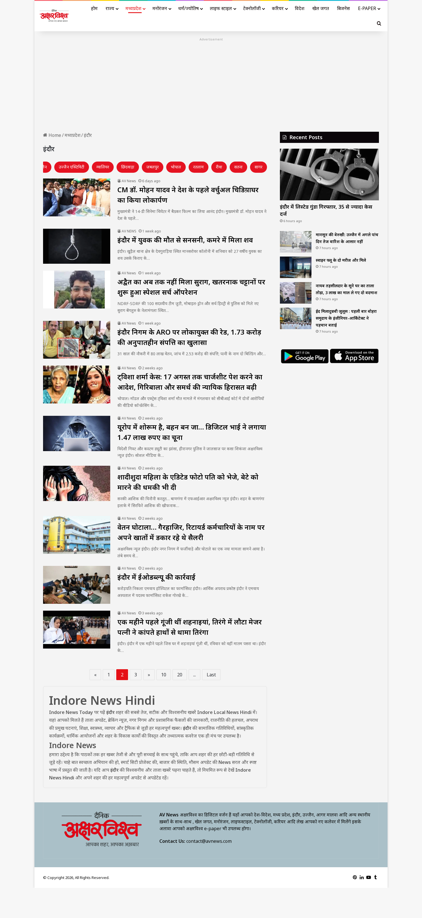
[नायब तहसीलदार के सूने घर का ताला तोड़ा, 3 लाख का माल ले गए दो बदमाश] (295, 293)
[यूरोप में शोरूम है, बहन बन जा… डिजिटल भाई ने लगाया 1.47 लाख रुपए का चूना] (76, 433)
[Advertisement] (211, 83)
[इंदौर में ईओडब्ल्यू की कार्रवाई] (76, 585)
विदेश (299, 8)
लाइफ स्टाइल (221, 8)
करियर (278, 8)
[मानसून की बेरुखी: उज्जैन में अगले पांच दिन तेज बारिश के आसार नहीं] (295, 242)
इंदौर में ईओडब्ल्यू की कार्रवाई (156, 577)
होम (94, 8)
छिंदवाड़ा (127, 167)
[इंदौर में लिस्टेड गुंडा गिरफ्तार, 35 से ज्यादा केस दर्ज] (329, 174)
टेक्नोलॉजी (252, 8)
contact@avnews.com (209, 841)
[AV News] (54, 16)
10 (163, 674)
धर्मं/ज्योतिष (188, 8)
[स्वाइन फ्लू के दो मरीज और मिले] (295, 267)
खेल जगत (320, 8)
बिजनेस (343, 8)
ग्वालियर (102, 167)
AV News (129, 180)
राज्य (110, 8)
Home (54, 135)
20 (179, 674)
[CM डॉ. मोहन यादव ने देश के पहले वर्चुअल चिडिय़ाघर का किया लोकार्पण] (76, 197)
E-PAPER (367, 8)
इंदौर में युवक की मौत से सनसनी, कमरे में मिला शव (185, 239)
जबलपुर (152, 167)
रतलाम (198, 167)
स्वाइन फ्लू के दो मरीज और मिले (341, 260)
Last (211, 674)
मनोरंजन (159, 8)
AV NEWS (129, 231)
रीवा (219, 167)
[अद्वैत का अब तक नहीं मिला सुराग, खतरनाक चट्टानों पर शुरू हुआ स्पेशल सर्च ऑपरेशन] (76, 289)
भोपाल (176, 167)
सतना (238, 167)
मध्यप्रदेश (133, 8)
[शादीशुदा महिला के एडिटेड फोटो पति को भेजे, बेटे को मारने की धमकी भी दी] (76, 483)
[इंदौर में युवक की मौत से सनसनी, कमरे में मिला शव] (76, 246)
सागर (258, 167)
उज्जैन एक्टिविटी (71, 167)
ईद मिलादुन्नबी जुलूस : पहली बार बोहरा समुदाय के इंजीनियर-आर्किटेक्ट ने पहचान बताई (346, 318)
